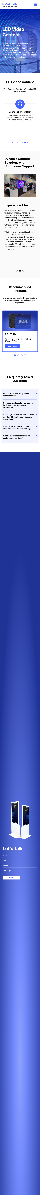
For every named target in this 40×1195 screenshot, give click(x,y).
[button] (35, 4)
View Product (12, 346)
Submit (11, 877)
